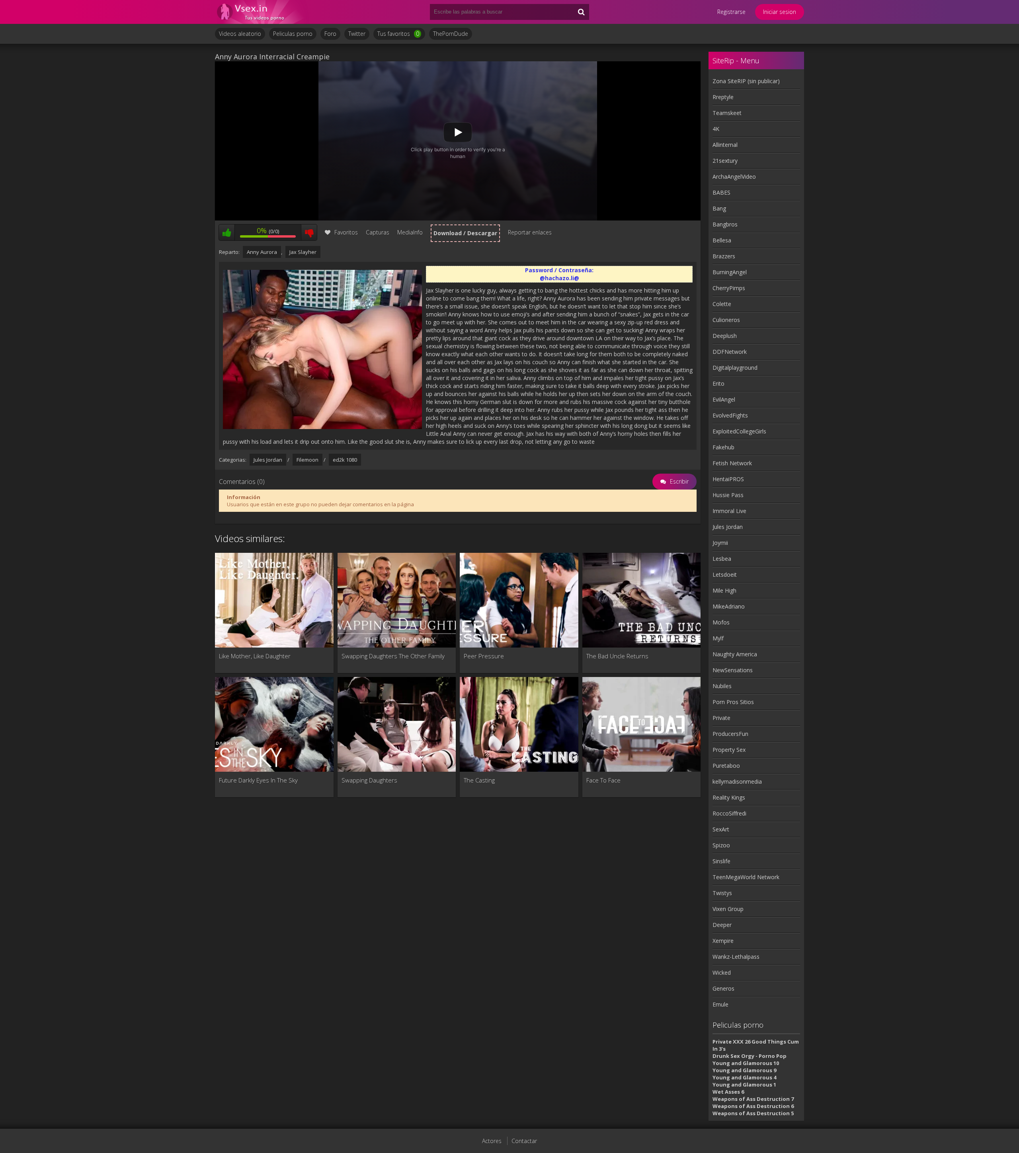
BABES (721, 192)
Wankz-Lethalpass (736, 956)
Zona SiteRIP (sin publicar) (746, 81)
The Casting (479, 780)
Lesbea (722, 558)
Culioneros (726, 320)
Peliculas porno (292, 33)
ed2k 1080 (345, 459)
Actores (492, 1141)
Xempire (723, 940)
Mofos (721, 622)
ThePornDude (450, 33)
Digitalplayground (735, 367)
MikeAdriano (729, 606)
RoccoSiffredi (729, 813)
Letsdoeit (725, 574)
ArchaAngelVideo (734, 176)
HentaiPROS (728, 479)
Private (721, 718)
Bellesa (722, 240)
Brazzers (724, 256)
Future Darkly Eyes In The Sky (258, 780)
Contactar (524, 1141)
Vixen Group (728, 909)
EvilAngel (724, 399)
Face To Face (603, 780)
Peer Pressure (484, 656)
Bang (719, 208)
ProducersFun (730, 733)
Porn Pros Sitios (733, 702)
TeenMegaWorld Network (746, 877)
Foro (330, 33)
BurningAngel (730, 272)
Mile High (724, 590)
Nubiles (722, 686)
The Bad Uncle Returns (617, 656)
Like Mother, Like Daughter (255, 656)
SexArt (721, 829)
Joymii (720, 542)
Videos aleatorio (240, 33)
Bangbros (725, 224)
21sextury (725, 160)
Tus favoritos (398, 33)
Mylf (718, 638)
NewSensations (733, 670)
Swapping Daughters (369, 780)
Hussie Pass (728, 495)
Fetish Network (732, 463)
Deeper (722, 925)
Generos (723, 988)
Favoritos (346, 232)
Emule (720, 1004)
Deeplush (725, 335)
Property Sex (729, 749)
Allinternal (725, 144)
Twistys (722, 893)
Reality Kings (729, 797)
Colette (722, 304)
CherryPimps (729, 288)
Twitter (356, 33)
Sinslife (721, 861)
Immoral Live (729, 511)
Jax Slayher (302, 252)
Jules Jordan (268, 459)
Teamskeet (727, 113)
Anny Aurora (262, 252)
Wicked (722, 972)
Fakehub (723, 447)
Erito (718, 383)
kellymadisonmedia (737, 781)
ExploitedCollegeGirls (739, 431)
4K (716, 129)
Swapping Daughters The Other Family (393, 656)
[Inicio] (262, 12)
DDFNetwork (730, 351)
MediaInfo (410, 232)
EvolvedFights (730, 415)
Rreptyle (723, 97)
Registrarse (731, 12)
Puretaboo (726, 765)
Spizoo (721, 845)
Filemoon (307, 459)
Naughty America (735, 654)
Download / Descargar (465, 233)
